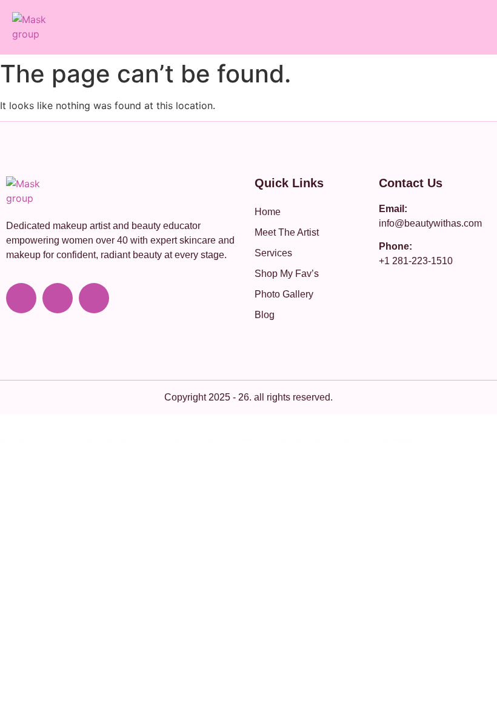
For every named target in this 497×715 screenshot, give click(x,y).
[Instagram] (57, 298)
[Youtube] (21, 298)
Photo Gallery (284, 294)
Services (273, 253)
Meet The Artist (287, 232)
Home (268, 212)
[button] (481, 27)
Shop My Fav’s (287, 273)
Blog (265, 315)
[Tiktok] (94, 298)
